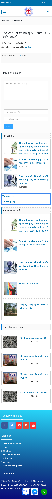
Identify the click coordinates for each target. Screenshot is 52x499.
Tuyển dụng (46, 3)
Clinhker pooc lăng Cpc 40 (33, 392)
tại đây (27, 47)
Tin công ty (8, 196)
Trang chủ (7, 21)
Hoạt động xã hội (11, 454)
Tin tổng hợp (8, 201)
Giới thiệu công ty (11, 444)
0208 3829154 (20, 485)
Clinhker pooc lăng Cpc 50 (33, 338)
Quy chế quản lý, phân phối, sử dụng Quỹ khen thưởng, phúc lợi (33, 180)
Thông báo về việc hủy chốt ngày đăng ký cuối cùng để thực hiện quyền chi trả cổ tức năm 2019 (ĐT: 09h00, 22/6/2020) (33, 150)
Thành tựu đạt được (29, 283)
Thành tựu (7, 458)
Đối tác (6, 462)
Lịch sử (6, 447)
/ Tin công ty (17, 21)
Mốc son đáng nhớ (12, 465)
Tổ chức (6, 451)
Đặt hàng (24, 347)
